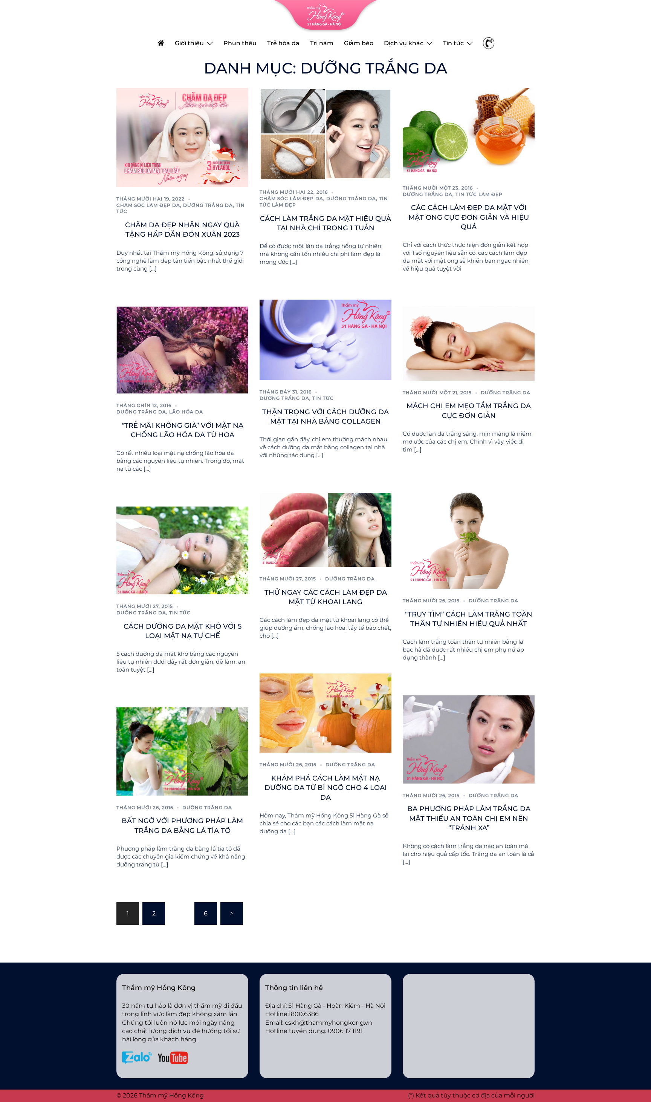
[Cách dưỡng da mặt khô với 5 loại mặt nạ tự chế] (182, 550)
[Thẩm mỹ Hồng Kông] (325, 16)
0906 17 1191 (345, 1031)
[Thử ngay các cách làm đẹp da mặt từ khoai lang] (325, 529)
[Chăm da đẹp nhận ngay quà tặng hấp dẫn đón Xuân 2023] (182, 137)
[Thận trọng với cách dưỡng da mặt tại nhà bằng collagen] (325, 339)
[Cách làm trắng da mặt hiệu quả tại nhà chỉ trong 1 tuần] (325, 133)
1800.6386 (304, 1014)
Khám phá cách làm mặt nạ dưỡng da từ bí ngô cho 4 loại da (325, 787)
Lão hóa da (186, 412)
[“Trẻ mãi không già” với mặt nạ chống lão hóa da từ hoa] (182, 349)
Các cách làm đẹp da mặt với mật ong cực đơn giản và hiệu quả (468, 217)
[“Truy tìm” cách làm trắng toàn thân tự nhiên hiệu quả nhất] (469, 537)
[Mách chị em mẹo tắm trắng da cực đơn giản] (469, 342)
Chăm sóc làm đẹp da (148, 205)
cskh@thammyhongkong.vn (328, 1022)
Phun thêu (240, 43)
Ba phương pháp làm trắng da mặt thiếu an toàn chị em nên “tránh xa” (468, 818)
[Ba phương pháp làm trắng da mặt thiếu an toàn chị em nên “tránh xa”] (469, 738)
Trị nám (321, 43)
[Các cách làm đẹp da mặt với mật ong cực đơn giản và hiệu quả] (469, 131)
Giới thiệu (189, 43)
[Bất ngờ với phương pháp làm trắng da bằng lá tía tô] (182, 751)
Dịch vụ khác (403, 43)
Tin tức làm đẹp (479, 194)
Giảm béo (358, 43)
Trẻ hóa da (283, 43)
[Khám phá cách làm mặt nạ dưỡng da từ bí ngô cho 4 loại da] (325, 712)
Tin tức (453, 43)
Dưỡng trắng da (208, 205)
